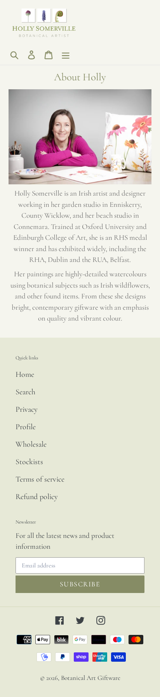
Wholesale (31, 444)
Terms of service (40, 479)
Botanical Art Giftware (90, 678)
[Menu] (65, 54)
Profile (26, 427)
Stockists (29, 461)
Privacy (27, 409)
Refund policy (37, 496)
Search (25, 392)
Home (25, 374)
